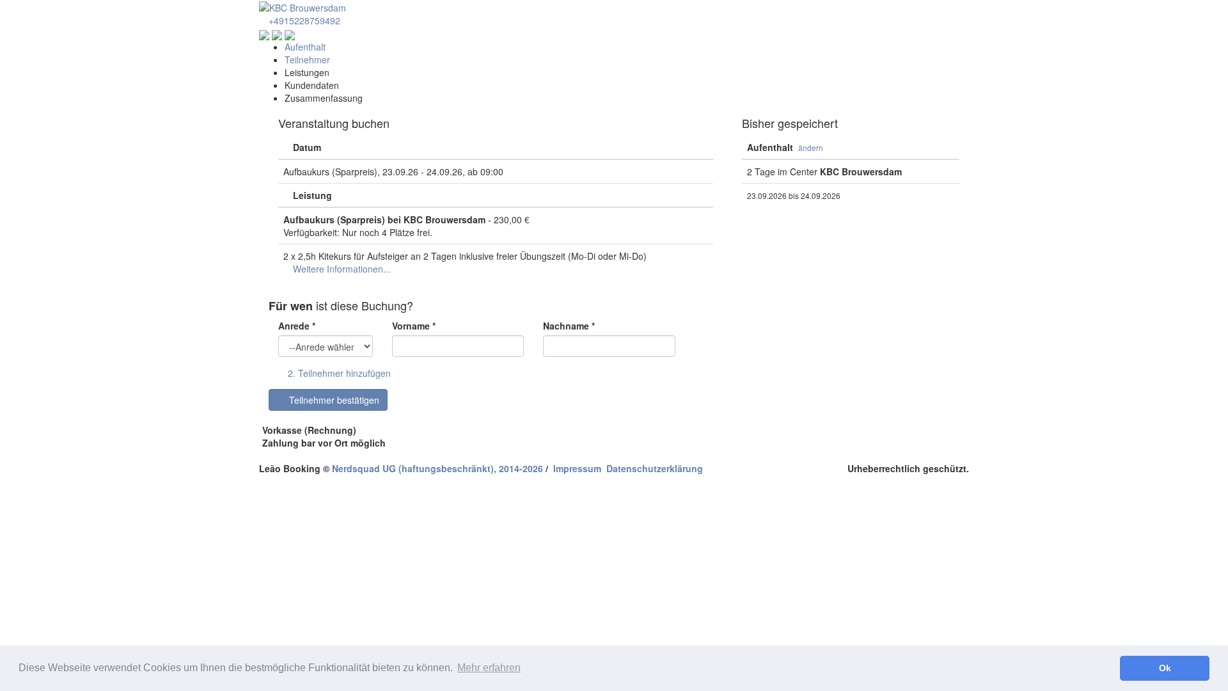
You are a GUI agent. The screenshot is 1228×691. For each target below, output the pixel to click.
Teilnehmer (307, 59)
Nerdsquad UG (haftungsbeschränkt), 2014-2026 (437, 468)
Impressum (577, 468)
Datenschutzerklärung (654, 468)
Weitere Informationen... (340, 268)
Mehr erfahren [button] (489, 667)
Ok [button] (1165, 668)
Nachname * (569, 325)
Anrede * (296, 325)
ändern (810, 147)
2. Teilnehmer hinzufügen (338, 373)
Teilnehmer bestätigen (331, 399)
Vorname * (414, 325)
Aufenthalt (305, 46)
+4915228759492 (303, 20)
